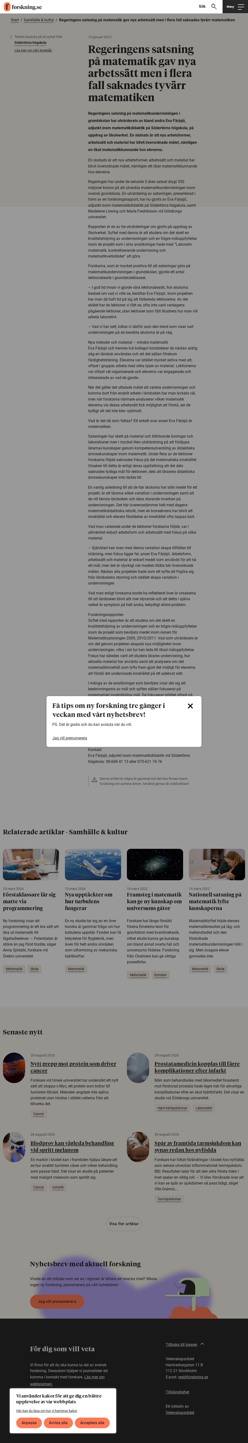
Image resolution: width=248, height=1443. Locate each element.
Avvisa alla (58, 1422)
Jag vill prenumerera (69, 738)
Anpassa (29, 1422)
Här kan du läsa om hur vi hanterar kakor (46, 1411)
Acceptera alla (92, 1422)
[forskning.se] (21, 6)
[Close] (190, 706)
